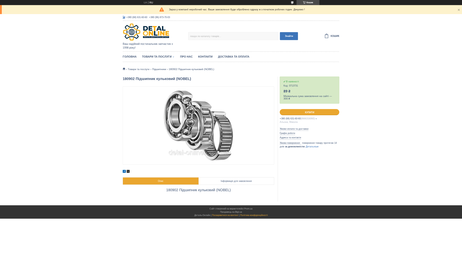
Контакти (205, 56)
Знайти (289, 36)
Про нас (186, 56)
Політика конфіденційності (254, 215)
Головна (130, 56)
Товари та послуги (157, 56)
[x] (128, 171)
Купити (309, 112)
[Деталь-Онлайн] (154, 32)
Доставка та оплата (233, 56)
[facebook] (124, 171)
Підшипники (159, 69)
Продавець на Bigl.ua (231, 212)
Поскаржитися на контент (225, 215)
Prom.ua (248, 208)
